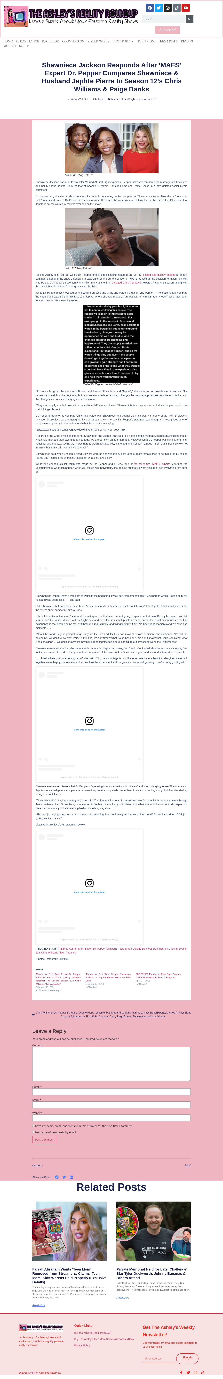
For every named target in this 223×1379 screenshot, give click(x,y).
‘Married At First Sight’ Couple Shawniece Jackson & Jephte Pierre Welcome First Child (108, 977)
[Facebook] (150, 8)
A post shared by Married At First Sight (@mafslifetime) (89, 586)
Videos (161, 1016)
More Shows (13, 46)
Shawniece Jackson (144, 1016)
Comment (39, 1045)
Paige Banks (123, 1016)
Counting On (73, 41)
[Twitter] (159, 8)
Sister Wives (98, 41)
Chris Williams (44, 1012)
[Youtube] (186, 8)
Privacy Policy (82, 1345)
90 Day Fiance (27, 41)
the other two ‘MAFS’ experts (152, 464)
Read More (38, 1305)
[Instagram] (168, 8)
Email (36, 1099)
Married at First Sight (123, 99)
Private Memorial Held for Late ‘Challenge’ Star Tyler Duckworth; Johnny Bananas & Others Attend (151, 1273)
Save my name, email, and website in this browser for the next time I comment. (84, 1126)
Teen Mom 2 (168, 41)
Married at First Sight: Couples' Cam (94, 1016)
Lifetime (100, 1012)
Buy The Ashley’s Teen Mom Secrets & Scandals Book (104, 1339)
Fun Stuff (121, 41)
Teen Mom (146, 41)
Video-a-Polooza (146, 99)
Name (37, 1086)
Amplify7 (33, 1372)
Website (37, 1113)
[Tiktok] (177, 8)
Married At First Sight (118, 1012)
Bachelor (50, 41)
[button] (57, 1177)
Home (8, 41)
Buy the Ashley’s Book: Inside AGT (93, 1332)
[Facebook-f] (181, 1372)
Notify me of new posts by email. (55, 1132)
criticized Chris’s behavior (127, 282)
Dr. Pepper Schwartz (66, 1012)
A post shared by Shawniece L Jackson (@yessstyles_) (89, 777)
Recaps (187, 41)
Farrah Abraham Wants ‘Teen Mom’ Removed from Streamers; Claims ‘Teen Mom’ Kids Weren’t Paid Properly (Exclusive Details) (69, 1275)
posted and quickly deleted (159, 274)
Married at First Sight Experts (148, 1012)
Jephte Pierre (86, 1012)
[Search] (189, 19)
